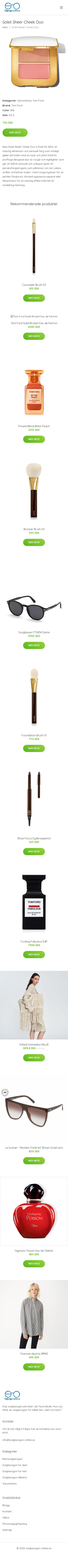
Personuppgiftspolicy (14, 1523)
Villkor (6, 1517)
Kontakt (7, 1511)
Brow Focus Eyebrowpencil (34, 838)
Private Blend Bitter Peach (34, 426)
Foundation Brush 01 (34, 735)
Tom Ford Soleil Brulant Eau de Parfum (34, 323)
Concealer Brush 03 (34, 284)
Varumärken (24, 100)
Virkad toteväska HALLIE (34, 1044)
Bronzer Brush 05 (34, 529)
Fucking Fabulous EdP (34, 941)
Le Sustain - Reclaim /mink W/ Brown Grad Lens (34, 1147)
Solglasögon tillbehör (14, 1477)
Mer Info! (15, 132)
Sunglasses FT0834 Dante (34, 632)
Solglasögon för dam (14, 1465)
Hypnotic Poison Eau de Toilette (34, 1250)
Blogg (6, 1505)
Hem (5, 27)
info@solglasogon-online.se (18, 1440)
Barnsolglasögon (12, 1458)
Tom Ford (38, 100)
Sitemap (7, 1530)
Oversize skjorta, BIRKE (34, 1353)
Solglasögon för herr (14, 1471)
